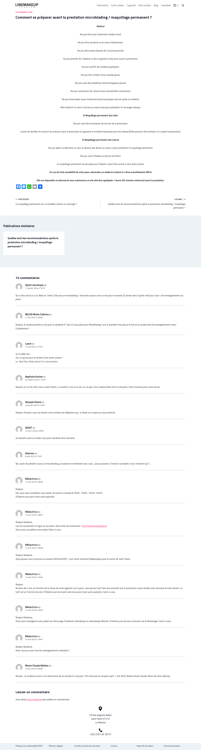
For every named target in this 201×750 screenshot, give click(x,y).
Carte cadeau (117, 5)
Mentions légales (56, 745)
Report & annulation (145, 745)
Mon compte (145, 5)
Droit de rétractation (172, 745)
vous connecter (34, 699)
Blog (156, 5)
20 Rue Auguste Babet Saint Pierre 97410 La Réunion (100, 718)
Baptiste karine (34, 376)
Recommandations (24, 12)
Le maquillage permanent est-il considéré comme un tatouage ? (46, 202)
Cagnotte (131, 5)
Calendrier (166, 5)
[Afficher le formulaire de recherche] (182, 5)
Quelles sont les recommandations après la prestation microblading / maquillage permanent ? (146, 204)
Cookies (114, 745)
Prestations (102, 5)
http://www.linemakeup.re (94, 526)
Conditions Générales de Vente (87, 745)
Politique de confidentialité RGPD (29, 745)
